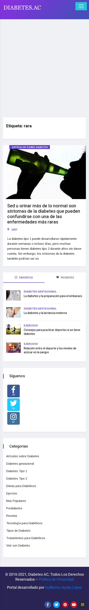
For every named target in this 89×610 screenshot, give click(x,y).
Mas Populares (16, 501)
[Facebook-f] (47, 604)
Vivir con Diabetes (18, 545)
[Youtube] (74, 604)
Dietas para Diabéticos (21, 486)
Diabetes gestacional (40, 291)
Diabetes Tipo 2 (16, 478)
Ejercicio (31, 325)
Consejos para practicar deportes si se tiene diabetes (52, 332)
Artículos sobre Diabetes (30, 147)
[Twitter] (56, 604)
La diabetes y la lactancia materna (45, 313)
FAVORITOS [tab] (26, 277)
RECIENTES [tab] (67, 277)
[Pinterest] (65, 604)
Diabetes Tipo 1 (16, 471)
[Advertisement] (44, 66)
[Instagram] (82, 604)
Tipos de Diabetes (18, 530)
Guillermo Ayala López (63, 587)
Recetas (11, 515)
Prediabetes (14, 508)
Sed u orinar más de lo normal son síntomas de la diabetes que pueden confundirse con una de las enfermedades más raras (43, 214)
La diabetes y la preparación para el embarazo (53, 296)
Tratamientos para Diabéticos (25, 538)
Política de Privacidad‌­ (56, 579)
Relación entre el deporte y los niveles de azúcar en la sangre (50, 350)
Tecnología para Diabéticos (24, 523)
